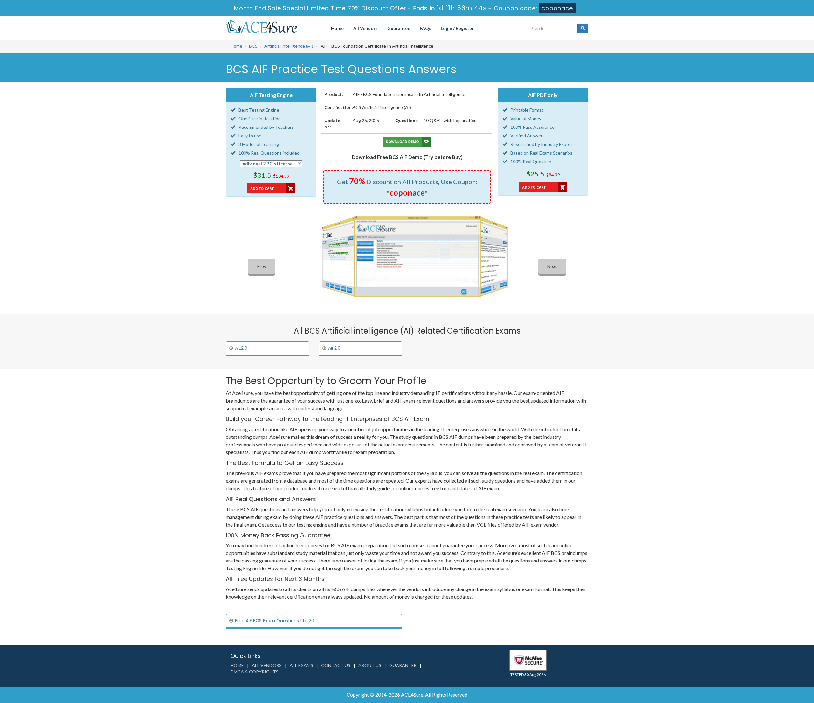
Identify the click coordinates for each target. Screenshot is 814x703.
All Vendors (365, 28)
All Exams (301, 665)
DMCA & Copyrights (255, 671)
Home (337, 28)
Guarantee (398, 28)
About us (369, 665)
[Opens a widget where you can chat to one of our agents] (770, 666)
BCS (253, 46)
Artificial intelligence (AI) (288, 46)
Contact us (335, 665)
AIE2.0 (241, 348)
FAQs (425, 28)
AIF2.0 (334, 348)
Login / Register (457, 28)
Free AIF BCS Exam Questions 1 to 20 (274, 620)
